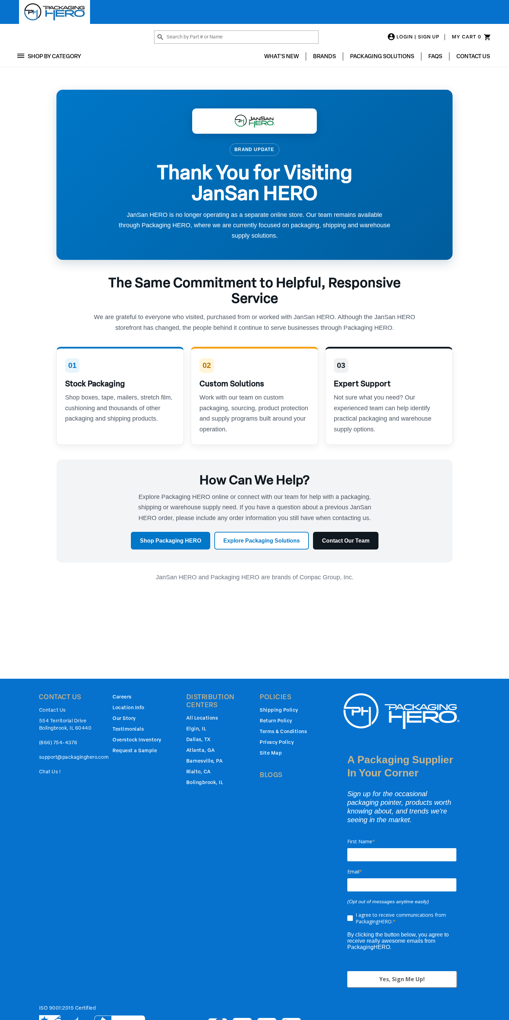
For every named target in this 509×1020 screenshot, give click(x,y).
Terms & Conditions (283, 732)
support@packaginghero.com (74, 757)
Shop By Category (54, 56)
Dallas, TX (198, 739)
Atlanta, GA (200, 750)
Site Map (271, 753)
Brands (324, 56)
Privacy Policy (277, 742)
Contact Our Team (345, 541)
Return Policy (276, 721)
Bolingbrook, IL (204, 782)
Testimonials (128, 729)
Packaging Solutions (382, 56)
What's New (281, 56)
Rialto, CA (198, 772)
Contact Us (473, 56)
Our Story (124, 718)
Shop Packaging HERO (170, 541)
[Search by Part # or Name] (160, 37)
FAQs (435, 56)
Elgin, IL (196, 729)
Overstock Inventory (137, 740)
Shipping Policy (279, 710)
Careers (122, 697)
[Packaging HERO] (54, 12)
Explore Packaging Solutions (261, 541)
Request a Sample (135, 751)
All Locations (202, 718)
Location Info (128, 708)
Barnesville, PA (204, 761)
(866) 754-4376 (58, 743)
